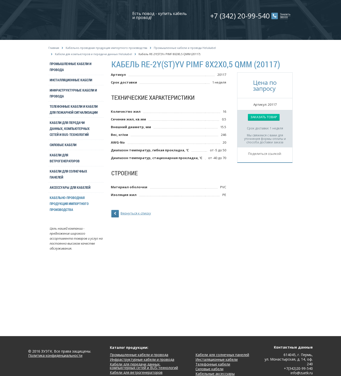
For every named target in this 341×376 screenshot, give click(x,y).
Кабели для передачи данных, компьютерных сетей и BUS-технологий (70, 128)
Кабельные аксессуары (215, 373)
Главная (53, 48)
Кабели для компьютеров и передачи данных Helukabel (93, 54)
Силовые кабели (63, 144)
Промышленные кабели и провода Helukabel (185, 48)
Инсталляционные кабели (71, 80)
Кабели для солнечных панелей (68, 174)
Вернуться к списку (136, 213)
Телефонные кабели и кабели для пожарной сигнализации (74, 109)
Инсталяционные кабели (216, 359)
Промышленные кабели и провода (70, 66)
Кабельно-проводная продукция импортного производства (106, 48)
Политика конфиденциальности (55, 356)
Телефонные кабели (212, 364)
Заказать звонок (285, 15)
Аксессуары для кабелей (70, 187)
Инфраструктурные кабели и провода (73, 93)
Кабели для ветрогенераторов (65, 158)
